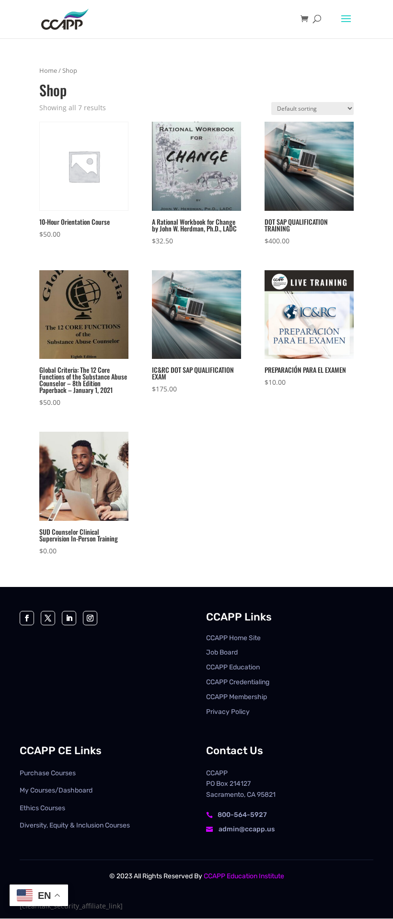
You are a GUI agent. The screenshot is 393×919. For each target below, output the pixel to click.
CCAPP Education (233, 667)
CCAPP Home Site (233, 638)
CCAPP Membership (236, 697)
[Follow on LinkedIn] (69, 618)
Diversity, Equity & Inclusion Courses (75, 825)
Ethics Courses (42, 808)
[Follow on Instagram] (90, 618)
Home (48, 70)
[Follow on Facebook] (27, 618)
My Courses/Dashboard (56, 790)
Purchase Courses (48, 773)
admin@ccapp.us (247, 829)
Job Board (222, 652)
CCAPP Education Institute (244, 876)
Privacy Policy (228, 712)
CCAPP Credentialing (237, 682)
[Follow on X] (48, 618)
